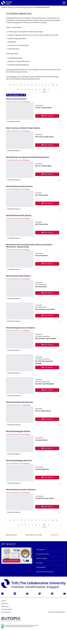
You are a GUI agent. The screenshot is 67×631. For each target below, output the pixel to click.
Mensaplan (39, 563)
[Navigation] (64, 3)
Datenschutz (5, 606)
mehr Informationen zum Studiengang (18, 102)
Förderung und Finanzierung (44, 571)
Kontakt (3, 600)
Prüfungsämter (40, 549)
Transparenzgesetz (6, 609)
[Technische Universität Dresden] (6, 2)
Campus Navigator (41, 558)
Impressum (4, 603)
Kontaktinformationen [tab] (14, 121)
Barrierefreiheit (5, 612)
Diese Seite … (55, 535)
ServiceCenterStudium (42, 554)
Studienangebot (41, 567)
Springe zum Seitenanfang (56, 612)
